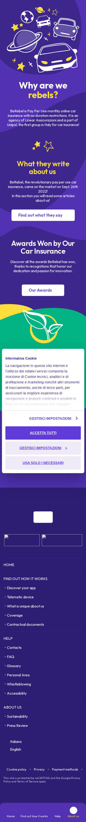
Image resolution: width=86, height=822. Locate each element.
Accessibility (17, 693)
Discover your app (21, 588)
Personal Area (18, 675)
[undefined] (43, 517)
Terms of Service (27, 781)
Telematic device (20, 597)
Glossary (14, 666)
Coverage (15, 615)
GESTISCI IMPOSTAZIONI (50, 418)
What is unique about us (25, 606)
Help (8, 638)
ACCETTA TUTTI (43, 433)
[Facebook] (49, 498)
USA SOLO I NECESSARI (43, 463)
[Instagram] (59, 498)
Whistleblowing (19, 684)
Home (8, 564)
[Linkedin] (69, 498)
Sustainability (17, 716)
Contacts (14, 647)
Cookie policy (16, 769)
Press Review (17, 725)
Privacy (39, 769)
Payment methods (65, 769)
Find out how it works (25, 578)
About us (12, 707)
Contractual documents (25, 624)
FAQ (10, 656)
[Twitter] (80, 498)
